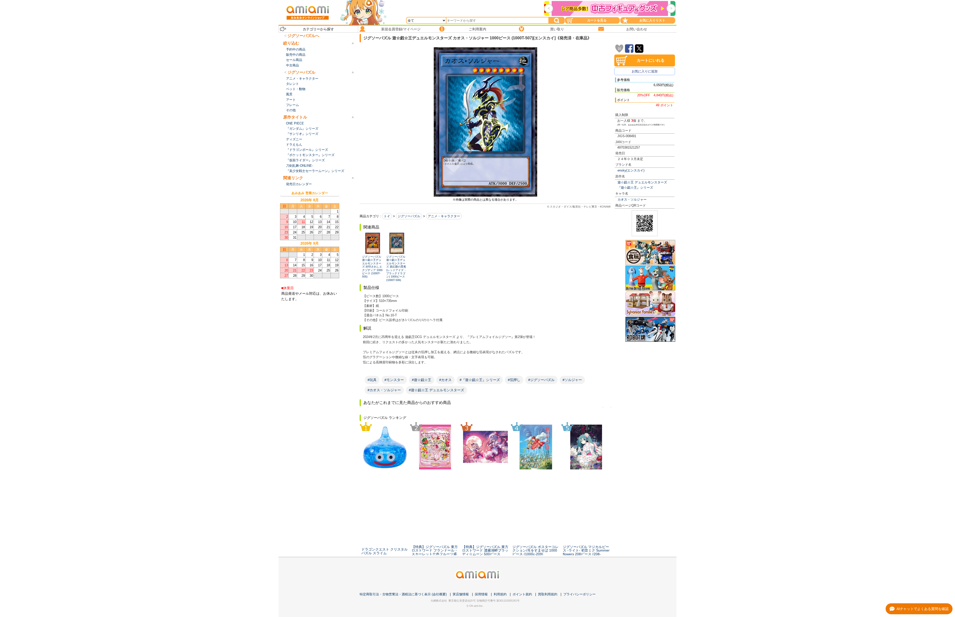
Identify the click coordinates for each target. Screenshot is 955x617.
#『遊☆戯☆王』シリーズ (480, 380)
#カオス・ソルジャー (384, 390)
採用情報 (481, 594)
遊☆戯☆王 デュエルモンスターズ (642, 182)
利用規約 (500, 594)
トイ (387, 216)
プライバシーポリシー (579, 594)
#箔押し (514, 380)
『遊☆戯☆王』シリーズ (635, 187)
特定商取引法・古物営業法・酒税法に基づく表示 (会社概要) (403, 594)
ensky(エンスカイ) (631, 170)
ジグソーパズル (409, 216)
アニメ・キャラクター (444, 216)
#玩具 (372, 380)
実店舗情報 (461, 594)
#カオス (445, 380)
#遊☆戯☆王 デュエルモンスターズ (436, 390)
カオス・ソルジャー (632, 199)
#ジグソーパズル (541, 380)
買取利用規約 (547, 594)
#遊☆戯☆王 (421, 380)
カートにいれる (651, 60)
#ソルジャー (572, 380)
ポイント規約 (522, 594)
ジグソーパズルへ (303, 36)
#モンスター (394, 380)
